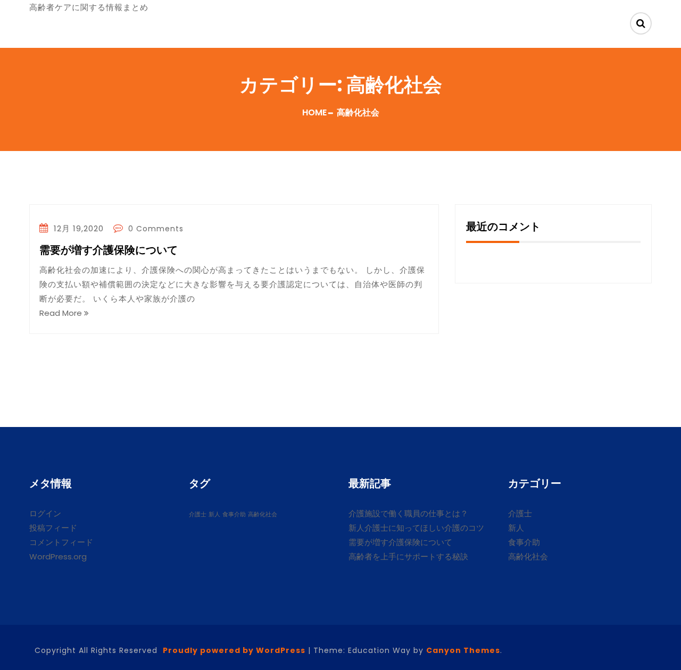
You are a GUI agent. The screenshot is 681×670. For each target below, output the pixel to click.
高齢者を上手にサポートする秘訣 (408, 556)
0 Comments (155, 228)
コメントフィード (61, 542)
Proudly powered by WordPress (234, 650)
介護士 (197, 514)
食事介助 (234, 514)
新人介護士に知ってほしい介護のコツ (416, 527)
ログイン (45, 513)
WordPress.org (58, 556)
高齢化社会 (262, 514)
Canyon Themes (463, 650)
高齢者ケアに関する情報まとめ (88, 7)
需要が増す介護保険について (108, 250)
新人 (214, 514)
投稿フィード (53, 527)
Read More (61, 313)
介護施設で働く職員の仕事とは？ (408, 513)
